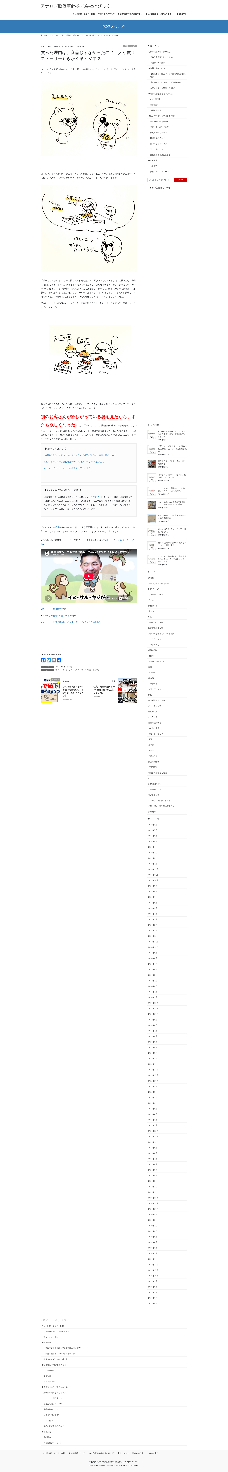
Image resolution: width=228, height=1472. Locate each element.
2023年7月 (152, 1031)
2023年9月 (152, 1020)
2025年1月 (152, 930)
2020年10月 (153, 1209)
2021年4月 (152, 1175)
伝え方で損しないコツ (159, 132)
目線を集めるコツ (157, 138)
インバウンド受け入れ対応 (159, 800)
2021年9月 (152, 1148)
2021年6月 (152, 1164)
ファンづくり (153, 645)
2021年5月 (152, 1170)
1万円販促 (152, 767)
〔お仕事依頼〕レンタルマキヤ (163, 57)
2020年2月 (152, 1253)
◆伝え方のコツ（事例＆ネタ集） (162, 116)
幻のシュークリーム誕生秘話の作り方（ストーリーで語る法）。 (74, 462)
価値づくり (153, 656)
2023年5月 (152, 1042)
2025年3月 (152, 919)
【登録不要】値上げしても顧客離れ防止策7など (168, 75)
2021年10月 (153, 1142)
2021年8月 (152, 1153)
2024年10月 (153, 947)
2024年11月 (153, 942)
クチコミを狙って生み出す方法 (161, 634)
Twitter (59, 527)
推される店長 (153, 795)
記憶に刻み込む (154, 784)
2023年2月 (152, 1058)
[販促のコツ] (50, 683)
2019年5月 (152, 1303)
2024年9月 (152, 953)
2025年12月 (153, 869)
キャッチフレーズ (155, 595)
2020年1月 (152, 1259)
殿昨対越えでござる (156, 700)
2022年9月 (152, 1086)
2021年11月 (153, 1136)
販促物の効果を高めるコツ (161, 121)
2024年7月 (152, 964)
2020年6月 (152, 1231)
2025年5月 (152, 908)
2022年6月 (152, 1103)
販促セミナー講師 (157, 63)
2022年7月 (152, 1097)
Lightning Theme (114, 1465)
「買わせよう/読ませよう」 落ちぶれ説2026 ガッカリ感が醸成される (172, 448)
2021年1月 (152, 1192)
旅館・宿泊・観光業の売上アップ (162, 806)
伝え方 (69, 667)
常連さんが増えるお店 (157, 773)
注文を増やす (153, 762)
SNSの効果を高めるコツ (160, 155)
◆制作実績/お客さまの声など (160, 94)
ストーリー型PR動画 (52, 609)
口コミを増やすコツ (158, 144)
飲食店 (151, 678)
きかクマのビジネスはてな (89, 670)
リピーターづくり (155, 734)
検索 (181, 180)
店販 (150, 739)
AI (149, 778)
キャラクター (153, 717)
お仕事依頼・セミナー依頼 (159, 52)
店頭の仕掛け (153, 756)
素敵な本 (152, 812)
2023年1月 (152, 1064)
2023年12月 (153, 1003)
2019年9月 (152, 1281)
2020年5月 (152, 1237)
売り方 (151, 745)
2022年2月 (152, 1120)
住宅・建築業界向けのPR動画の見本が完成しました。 (104, 689)
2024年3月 (152, 986)
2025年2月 (152, 925)
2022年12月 (153, 1070)
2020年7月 (152, 1226)
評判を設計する (154, 723)
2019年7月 (152, 1292)
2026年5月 (152, 841)
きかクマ (95, 497)
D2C (150, 695)
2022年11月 (153, 1075)
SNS (150, 617)
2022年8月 (152, 1092)
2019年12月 (153, 1265)
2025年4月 (152, 914)
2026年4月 (152, 847)
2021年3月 (152, 1181)
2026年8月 (152, 825)
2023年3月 (152, 1053)
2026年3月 (152, 852)
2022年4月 (152, 1114)
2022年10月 (153, 1081)
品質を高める (153, 650)
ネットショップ (154, 706)
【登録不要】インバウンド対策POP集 (166, 82)
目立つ (151, 611)
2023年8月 (152, 1025)
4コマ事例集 (155, 99)
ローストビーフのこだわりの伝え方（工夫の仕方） (68, 468)
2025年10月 (153, 880)
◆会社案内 (153, 160)
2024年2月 (152, 992)
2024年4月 (152, 981)
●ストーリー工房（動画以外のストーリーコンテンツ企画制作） (71, 622)
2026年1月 (152, 864)
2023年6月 (152, 1036)
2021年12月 (153, 1131)
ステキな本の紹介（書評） (159, 583)
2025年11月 (153, 875)
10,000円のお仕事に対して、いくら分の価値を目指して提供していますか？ (172, 434)
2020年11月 (153, 1203)
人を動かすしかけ (155, 622)
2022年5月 (152, 1109)
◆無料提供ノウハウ (156, 68)
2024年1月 (152, 997)
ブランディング (154, 689)
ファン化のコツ (156, 149)
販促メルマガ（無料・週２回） (163, 88)
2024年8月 (152, 958)
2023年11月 (153, 1008)
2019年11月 (153, 1270)
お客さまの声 (155, 110)
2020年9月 (152, 1214)
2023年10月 (153, 1014)
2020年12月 (153, 1198)
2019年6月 (152, 1298)
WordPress (102, 1465)
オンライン (153, 672)
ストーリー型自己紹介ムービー (57, 615)
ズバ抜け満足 (153, 728)
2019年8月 (152, 1287)
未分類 (151, 578)
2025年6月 (152, 903)
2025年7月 (152, 897)
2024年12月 (153, 936)
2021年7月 (152, 1159)
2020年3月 (152, 1248)
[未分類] (127, 683)
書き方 (151, 750)
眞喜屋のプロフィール (159, 172)
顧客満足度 (153, 711)
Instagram (68, 527)
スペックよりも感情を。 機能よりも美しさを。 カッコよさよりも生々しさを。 (172, 558)
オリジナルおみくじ (156, 661)
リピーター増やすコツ (159, 127)
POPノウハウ (130, 46)
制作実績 (154, 105)
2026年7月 (152, 830)
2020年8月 (152, 1220)
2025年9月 (152, 886)
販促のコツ (153, 606)
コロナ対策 (153, 684)
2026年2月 (152, 858)
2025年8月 (152, 891)
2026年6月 (152, 836)
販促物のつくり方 (155, 628)
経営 (150, 667)
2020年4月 (152, 1242)
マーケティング (154, 639)
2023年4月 (152, 1047)
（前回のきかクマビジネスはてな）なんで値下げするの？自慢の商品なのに (80, 455)
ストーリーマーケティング (67, 670)
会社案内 (154, 166)
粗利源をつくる (154, 789)
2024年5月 (152, 975)
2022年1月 (152, 1125)
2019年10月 (153, 1276)
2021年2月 (152, 1186)
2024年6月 (152, 969)
